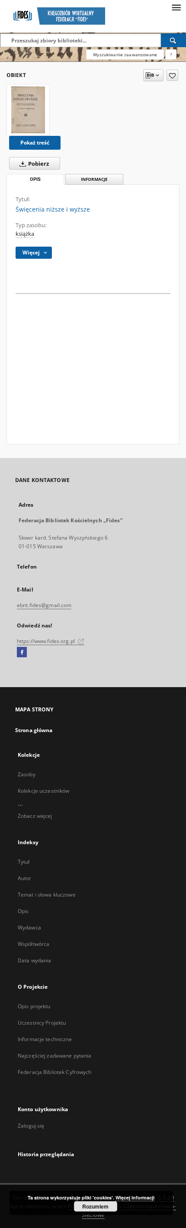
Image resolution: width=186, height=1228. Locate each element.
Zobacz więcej (35, 816)
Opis (23, 911)
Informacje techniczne (45, 1039)
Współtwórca (33, 944)
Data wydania (34, 960)
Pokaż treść (34, 142)
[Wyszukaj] (173, 40)
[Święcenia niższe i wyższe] (28, 110)
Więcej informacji (134, 1197)
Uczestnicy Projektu (42, 1022)
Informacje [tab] (94, 179)
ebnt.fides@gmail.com (44, 605)
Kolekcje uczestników (43, 790)
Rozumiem (95, 1206)
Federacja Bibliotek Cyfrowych (54, 1072)
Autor (25, 878)
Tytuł (24, 861)
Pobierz (38, 163)
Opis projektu (34, 1006)
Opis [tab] (35, 179)
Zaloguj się (31, 1125)
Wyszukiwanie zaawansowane (125, 54)
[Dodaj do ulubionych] (172, 75)
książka (25, 234)
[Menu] (176, 7)
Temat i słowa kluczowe (47, 894)
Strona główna (34, 730)
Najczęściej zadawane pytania (54, 1055)
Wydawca (29, 927)
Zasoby (26, 774)
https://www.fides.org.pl (46, 641)
